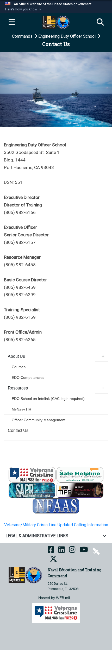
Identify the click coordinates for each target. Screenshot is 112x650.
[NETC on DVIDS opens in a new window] (96, 551)
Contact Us (18, 430)
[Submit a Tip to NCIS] (80, 490)
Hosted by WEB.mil (54, 598)
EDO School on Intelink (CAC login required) (48, 398)
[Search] (100, 22)
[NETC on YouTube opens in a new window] (84, 551)
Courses (19, 367)
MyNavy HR (21, 409)
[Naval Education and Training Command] (25, 575)
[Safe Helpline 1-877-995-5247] (80, 474)
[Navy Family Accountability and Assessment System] (56, 505)
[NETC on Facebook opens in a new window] (51, 551)
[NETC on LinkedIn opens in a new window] (61, 551)
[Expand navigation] (11, 22)
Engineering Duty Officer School (67, 36)
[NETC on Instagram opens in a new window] (72, 551)
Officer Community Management (38, 420)
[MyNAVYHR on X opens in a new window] (53, 560)
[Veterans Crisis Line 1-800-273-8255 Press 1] (32, 474)
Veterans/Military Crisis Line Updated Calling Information (56, 524)
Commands (23, 36)
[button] (24, 9)
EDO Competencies (28, 377)
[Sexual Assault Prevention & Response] (32, 490)
